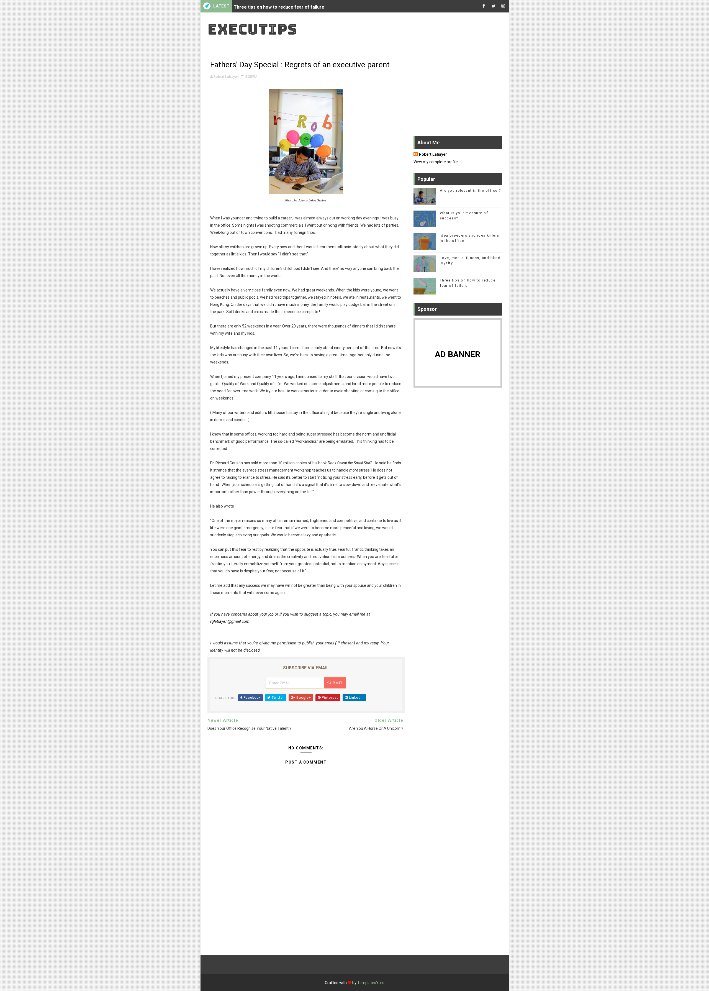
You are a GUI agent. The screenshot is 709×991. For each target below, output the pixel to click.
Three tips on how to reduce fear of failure (279, 6)
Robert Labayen (433, 154)
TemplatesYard (370, 982)
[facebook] (484, 6)
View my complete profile (435, 162)
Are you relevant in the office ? (470, 190)
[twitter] (493, 6)
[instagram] (503, 6)
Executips (252, 29)
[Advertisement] (306, 897)
